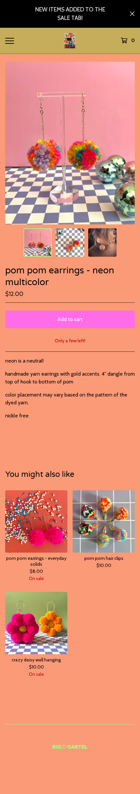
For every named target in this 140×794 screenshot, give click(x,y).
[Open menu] (9, 40)
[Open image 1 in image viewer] (70, 143)
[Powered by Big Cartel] (70, 747)
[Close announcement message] (132, 13)
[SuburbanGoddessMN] (69, 40)
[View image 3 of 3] (102, 242)
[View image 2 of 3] (70, 242)
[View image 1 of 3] (37, 242)
